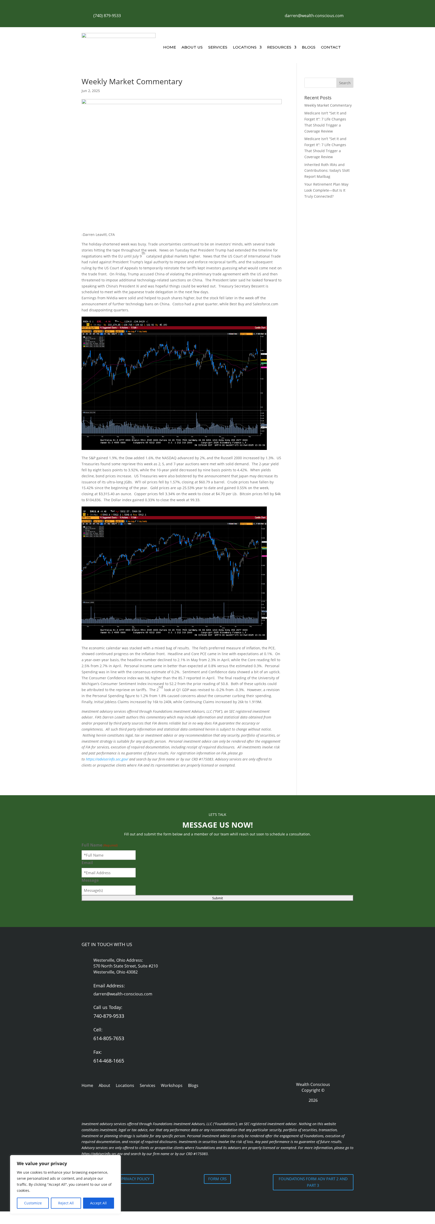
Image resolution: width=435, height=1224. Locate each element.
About (104, 1086)
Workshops (172, 1086)
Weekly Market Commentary (328, 105)
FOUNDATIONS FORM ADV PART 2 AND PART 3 (313, 1182)
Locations (245, 47)
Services (217, 47)
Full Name (100, 845)
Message (90, 880)
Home (169, 47)
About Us (192, 47)
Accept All (98, 1203)
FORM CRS (217, 1178)
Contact (331, 47)
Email (87, 862)
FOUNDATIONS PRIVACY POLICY (122, 1178)
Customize (33, 1203)
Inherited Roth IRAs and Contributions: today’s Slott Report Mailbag (327, 170)
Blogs (308, 47)
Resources (279, 47)
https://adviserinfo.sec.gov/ (107, 759)
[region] (65, 1184)
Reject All (66, 1203)
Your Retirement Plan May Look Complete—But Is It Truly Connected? (326, 190)
